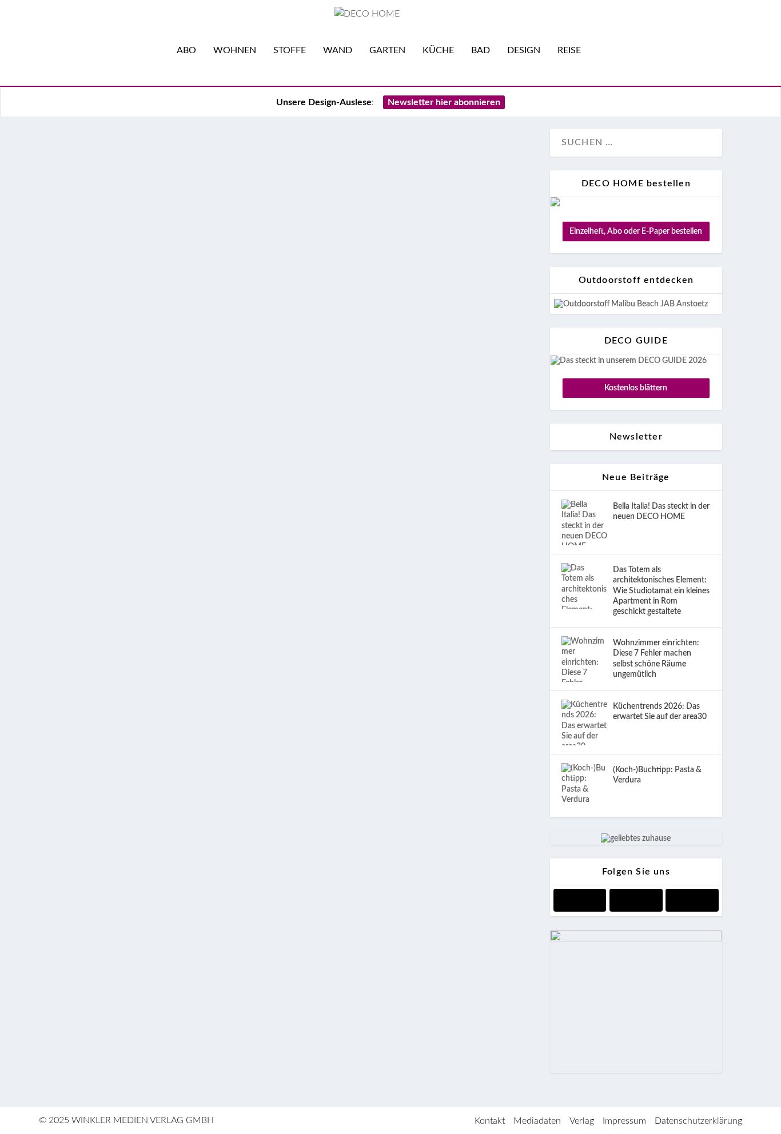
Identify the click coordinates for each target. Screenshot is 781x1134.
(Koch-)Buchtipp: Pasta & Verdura (657, 775)
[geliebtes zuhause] (636, 838)
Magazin (86, 238)
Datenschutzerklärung (698, 1120)
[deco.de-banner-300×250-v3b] (636, 939)
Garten (387, 50)
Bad (480, 50)
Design (523, 50)
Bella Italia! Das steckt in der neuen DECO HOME (661, 511)
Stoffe (289, 50)
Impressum (624, 1120)
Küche (438, 50)
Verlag (581, 1120)
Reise (569, 50)
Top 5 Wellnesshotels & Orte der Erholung (236, 167)
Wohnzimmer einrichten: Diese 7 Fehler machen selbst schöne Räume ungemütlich (656, 658)
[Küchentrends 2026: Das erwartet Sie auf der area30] (584, 722)
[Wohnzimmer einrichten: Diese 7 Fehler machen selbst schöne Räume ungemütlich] (584, 659)
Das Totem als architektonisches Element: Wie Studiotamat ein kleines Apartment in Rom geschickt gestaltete (661, 591)
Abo (186, 50)
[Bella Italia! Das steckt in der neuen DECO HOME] (584, 522)
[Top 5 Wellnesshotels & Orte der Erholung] (297, 137)
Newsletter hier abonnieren (444, 102)
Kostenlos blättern (635, 388)
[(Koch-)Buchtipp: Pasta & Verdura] (584, 786)
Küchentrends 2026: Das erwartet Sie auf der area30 (660, 711)
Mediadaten (537, 1120)
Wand (337, 50)
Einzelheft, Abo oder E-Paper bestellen (635, 231)
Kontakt (490, 1120)
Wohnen (234, 50)
